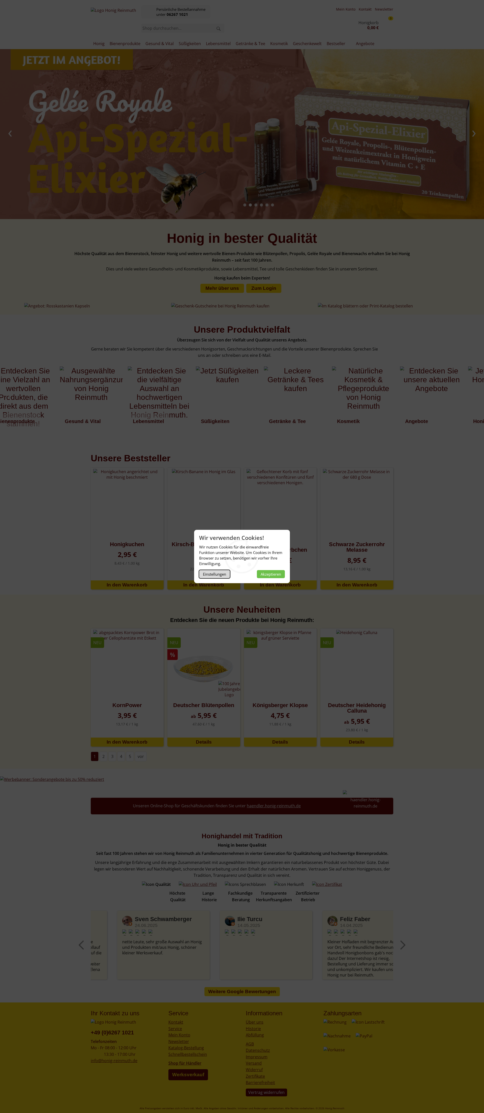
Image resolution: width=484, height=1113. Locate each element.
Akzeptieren (271, 574)
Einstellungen (214, 574)
